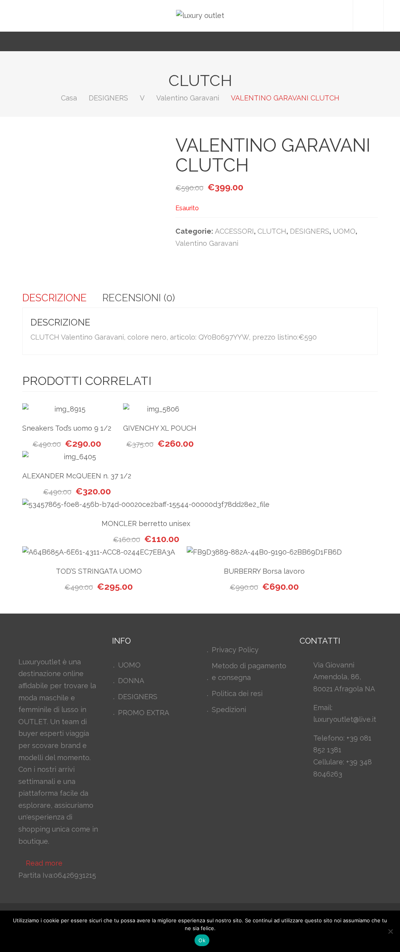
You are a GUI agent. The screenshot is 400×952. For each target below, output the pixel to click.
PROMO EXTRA (143, 713)
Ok (201, 940)
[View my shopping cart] (368, 41)
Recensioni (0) (138, 298)
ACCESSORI (234, 231)
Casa (69, 98)
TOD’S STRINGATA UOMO (99, 571)
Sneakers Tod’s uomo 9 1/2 (66, 428)
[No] (390, 931)
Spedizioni (229, 709)
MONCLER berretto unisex (146, 523)
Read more (44, 863)
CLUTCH (271, 231)
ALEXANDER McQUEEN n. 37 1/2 (76, 476)
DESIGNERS (108, 98)
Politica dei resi (237, 693)
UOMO (344, 231)
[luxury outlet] (200, 15)
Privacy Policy (235, 650)
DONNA (131, 680)
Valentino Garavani (187, 98)
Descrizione (54, 298)
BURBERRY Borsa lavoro (264, 571)
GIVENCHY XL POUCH (159, 428)
